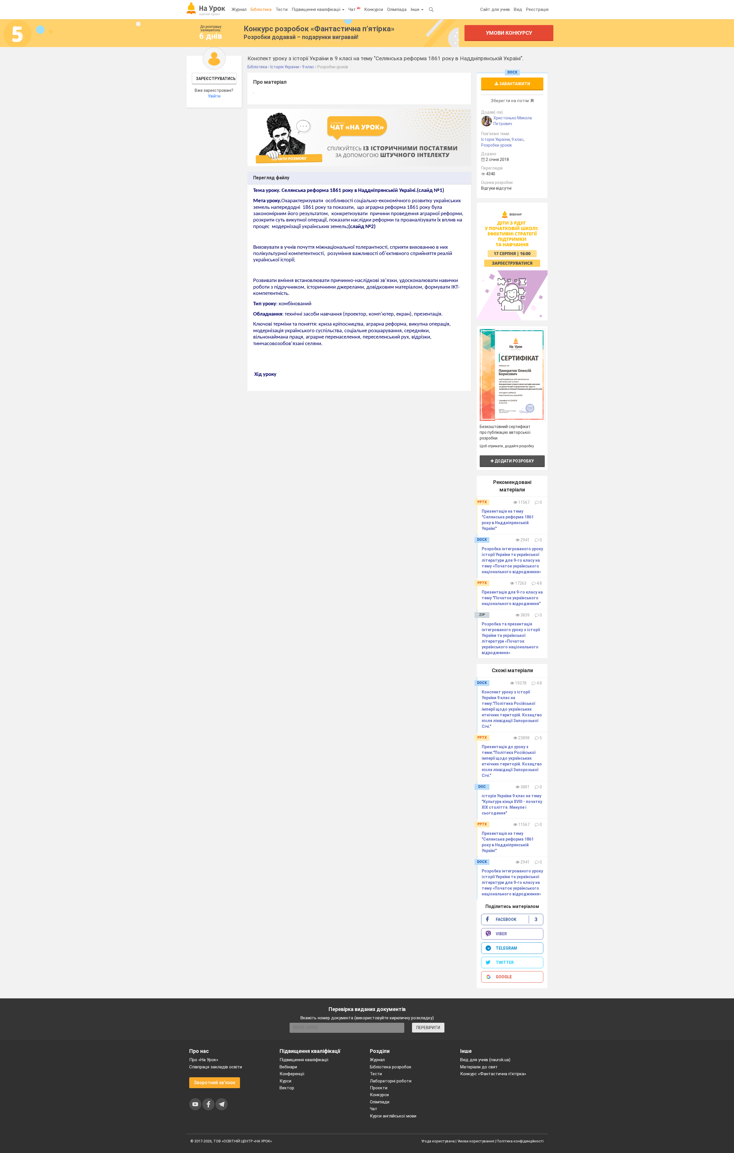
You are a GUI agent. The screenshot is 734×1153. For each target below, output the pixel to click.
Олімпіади (379, 1102)
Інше (416, 9)
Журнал (239, 9)
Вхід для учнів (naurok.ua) (485, 1059)
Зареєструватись (216, 78)
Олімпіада (397, 9)
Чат (354, 9)
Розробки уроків (496, 145)
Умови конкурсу (509, 33)
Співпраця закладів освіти (215, 1067)
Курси (285, 1081)
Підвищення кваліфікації (316, 9)
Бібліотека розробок (390, 1067)
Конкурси (373, 9)
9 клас (518, 139)
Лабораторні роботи (390, 1081)
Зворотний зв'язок (214, 1082)
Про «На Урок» (203, 1059)
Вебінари (288, 1067)
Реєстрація (537, 9)
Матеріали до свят (479, 1067)
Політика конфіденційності (520, 1141)
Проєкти (378, 1087)
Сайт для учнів (495, 9)
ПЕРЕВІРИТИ (428, 1027)
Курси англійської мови (393, 1116)
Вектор (287, 1087)
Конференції (292, 1073)
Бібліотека (261, 9)
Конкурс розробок (319, 28)
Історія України (495, 139)
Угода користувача (438, 1141)
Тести (282, 9)
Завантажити (514, 83)
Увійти (214, 96)
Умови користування (475, 1141)
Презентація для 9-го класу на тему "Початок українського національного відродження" (512, 598)
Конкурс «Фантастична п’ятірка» (493, 1073)
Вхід (518, 9)
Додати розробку (514, 461)
